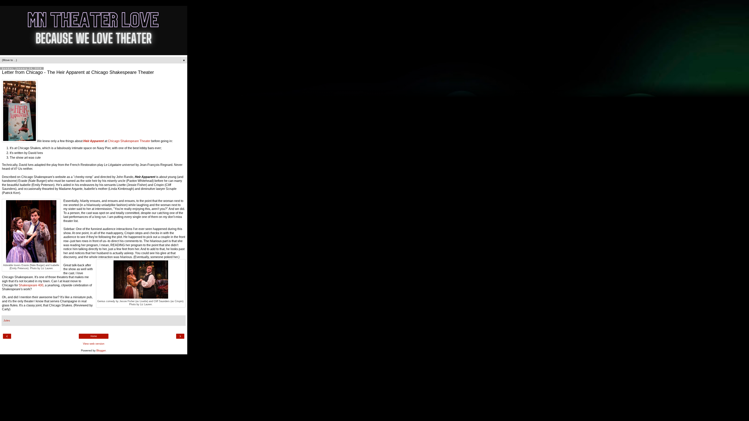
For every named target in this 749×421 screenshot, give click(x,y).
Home (94, 336)
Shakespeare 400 (31, 285)
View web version (93, 343)
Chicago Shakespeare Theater (129, 141)
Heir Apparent (93, 141)
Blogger (101, 350)
